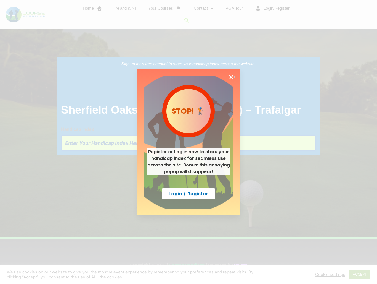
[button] (231, 77)
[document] (188, 142)
